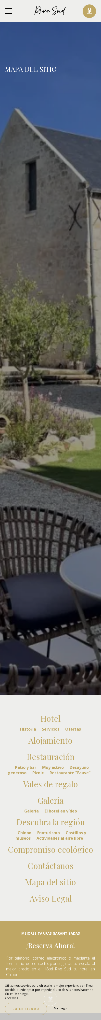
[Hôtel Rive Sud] (50, 11)
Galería (50, 800)
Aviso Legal (51, 898)
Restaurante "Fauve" (70, 772)
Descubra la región (50, 821)
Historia (28, 729)
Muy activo (53, 767)
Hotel (50, 718)
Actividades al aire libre (60, 838)
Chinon (25, 832)
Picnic (38, 772)
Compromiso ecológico (50, 849)
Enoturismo (49, 832)
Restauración (51, 756)
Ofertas (73, 729)
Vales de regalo (50, 783)
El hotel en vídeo (61, 811)
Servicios (51, 729)
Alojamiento (50, 740)
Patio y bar (26, 767)
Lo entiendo (26, 1009)
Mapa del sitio (50, 881)
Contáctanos (50, 865)
